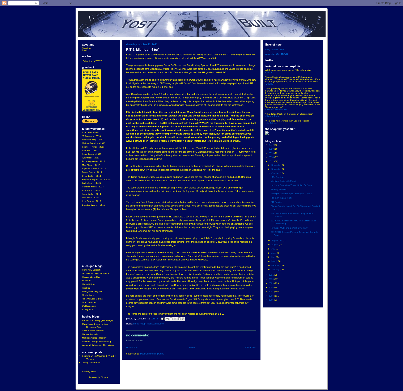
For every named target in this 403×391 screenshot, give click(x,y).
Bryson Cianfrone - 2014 (94, 168)
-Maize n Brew (272, 116)
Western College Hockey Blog (96, 341)
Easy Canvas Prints (274, 49)
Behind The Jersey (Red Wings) (97, 320)
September (277, 240)
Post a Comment (134, 340)
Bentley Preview (278, 189)
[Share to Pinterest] (183, 319)
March (274, 261)
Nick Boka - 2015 (90, 197)
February (276, 265)
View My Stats (89, 371)
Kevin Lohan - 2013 (91, 154)
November (276, 169)
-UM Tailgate (271, 123)
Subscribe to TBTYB (92, 61)
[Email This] (167, 319)
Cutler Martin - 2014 (91, 183)
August (275, 244)
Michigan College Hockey (94, 338)
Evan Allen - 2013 (90, 132)
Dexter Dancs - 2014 (92, 172)
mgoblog (86, 288)
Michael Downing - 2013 (93, 143)
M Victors (86, 280)
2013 (271, 157)
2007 (271, 291)
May (273, 257)
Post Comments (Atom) (152, 353)
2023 (271, 145)
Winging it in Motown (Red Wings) (98, 345)
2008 (271, 287)
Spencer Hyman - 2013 (93, 147)
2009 (271, 283)
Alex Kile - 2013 (89, 150)
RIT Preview (276, 202)
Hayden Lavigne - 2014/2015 (96, 179)
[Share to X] (175, 319)
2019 (271, 153)
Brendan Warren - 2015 (93, 205)
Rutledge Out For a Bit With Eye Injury (289, 228)
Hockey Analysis (90, 334)
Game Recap (139, 323)
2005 (271, 300)
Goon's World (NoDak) (92, 331)
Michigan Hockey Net (92, 291)
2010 (271, 279)
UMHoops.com (89, 306)
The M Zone (88, 295)
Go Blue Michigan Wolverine (95, 273)
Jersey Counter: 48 (91, 362)
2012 (271, 161)
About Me (87, 48)
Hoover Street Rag (91, 277)
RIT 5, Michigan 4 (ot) (281, 198)
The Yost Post (89, 302)
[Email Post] (162, 318)
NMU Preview (277, 177)
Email (84, 50)
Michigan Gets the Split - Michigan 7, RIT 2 (291, 193)
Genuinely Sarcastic (91, 270)
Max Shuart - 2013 (91, 165)
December (276, 165)
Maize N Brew (88, 284)
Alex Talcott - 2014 (91, 190)
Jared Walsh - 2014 (91, 194)
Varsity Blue (87, 309)
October (275, 173)
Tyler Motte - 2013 (90, 158)
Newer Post (132, 347)
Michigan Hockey (155, 323)
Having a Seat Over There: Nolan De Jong (291, 185)
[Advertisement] (94, 236)
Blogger (104, 377)
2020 (271, 149)
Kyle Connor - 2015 (91, 201)
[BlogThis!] (171, 319)
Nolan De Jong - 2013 (92, 140)
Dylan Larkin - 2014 (91, 176)
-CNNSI (268, 72)
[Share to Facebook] (179, 319)
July (273, 249)
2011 (271, 275)
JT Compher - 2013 (91, 136)
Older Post (250, 347)
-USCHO (269, 84)
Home (192, 347)
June (274, 253)
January (275, 269)
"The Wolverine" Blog (92, 299)
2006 (271, 296)
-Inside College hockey (276, 109)
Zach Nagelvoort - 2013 (93, 161)
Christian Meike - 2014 (93, 187)
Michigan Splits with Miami (283, 181)
